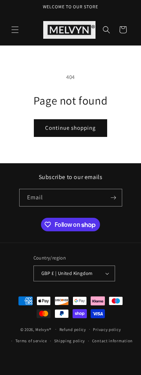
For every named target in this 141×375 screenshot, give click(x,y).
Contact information (112, 340)
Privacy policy (107, 329)
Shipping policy (69, 340)
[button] (15, 29)
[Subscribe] (113, 197)
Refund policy (72, 329)
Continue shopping (70, 127)
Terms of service (31, 340)
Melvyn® (43, 329)
